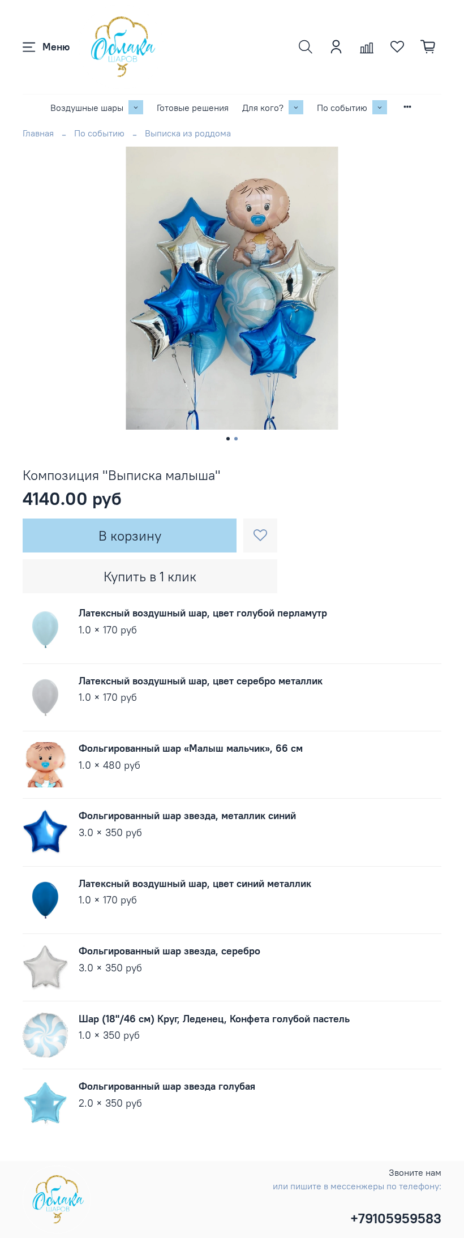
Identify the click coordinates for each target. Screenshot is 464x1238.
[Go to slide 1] (228, 438)
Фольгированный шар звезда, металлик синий (187, 815)
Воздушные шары (86, 107)
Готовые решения (193, 107)
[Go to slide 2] (236, 438)
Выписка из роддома (188, 133)
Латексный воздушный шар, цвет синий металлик (195, 883)
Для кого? (262, 107)
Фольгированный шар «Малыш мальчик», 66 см (191, 748)
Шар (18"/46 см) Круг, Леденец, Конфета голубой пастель (214, 1018)
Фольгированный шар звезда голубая (167, 1086)
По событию (342, 107)
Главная (38, 133)
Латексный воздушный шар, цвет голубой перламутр (203, 612)
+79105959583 (395, 1218)
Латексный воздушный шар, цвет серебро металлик (201, 680)
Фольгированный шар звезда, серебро (169, 950)
